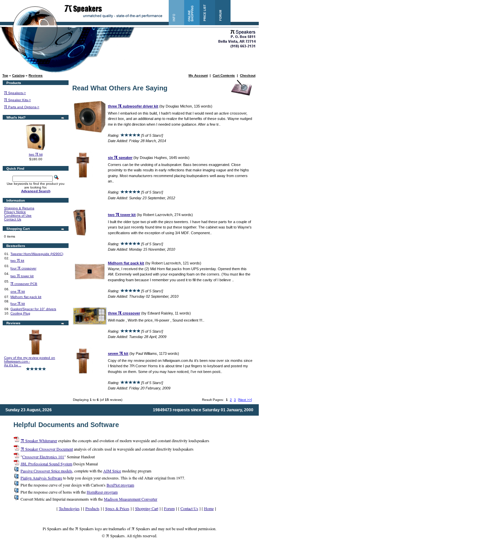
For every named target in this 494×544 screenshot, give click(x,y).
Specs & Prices (117, 508)
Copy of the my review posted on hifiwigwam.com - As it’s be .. (29, 361)
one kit (17, 291)
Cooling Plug (20, 313)
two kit (36, 154)
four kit (17, 303)
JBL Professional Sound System (46, 463)
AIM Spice (112, 470)
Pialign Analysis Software (41, 477)
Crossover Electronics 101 (43, 456)
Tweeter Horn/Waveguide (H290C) (36, 254)
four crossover (23, 268)
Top (5, 75)
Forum (169, 508)
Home (209, 508)
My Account (198, 75)
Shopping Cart (146, 508)
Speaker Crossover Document (46, 449)
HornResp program (102, 492)
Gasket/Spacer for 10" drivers (33, 309)
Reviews (36, 75)
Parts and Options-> (21, 107)
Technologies (69, 508)
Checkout (247, 75)
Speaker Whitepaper (38, 440)
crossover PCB (23, 284)
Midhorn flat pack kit (25, 297)
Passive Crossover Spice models (46, 470)
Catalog (18, 75)
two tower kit (22, 276)
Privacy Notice (15, 212)
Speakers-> (15, 93)
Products (92, 508)
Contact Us (12, 219)
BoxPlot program (120, 485)
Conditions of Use (18, 215)
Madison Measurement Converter (130, 499)
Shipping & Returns (19, 208)
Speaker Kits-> (17, 100)
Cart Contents (224, 75)
